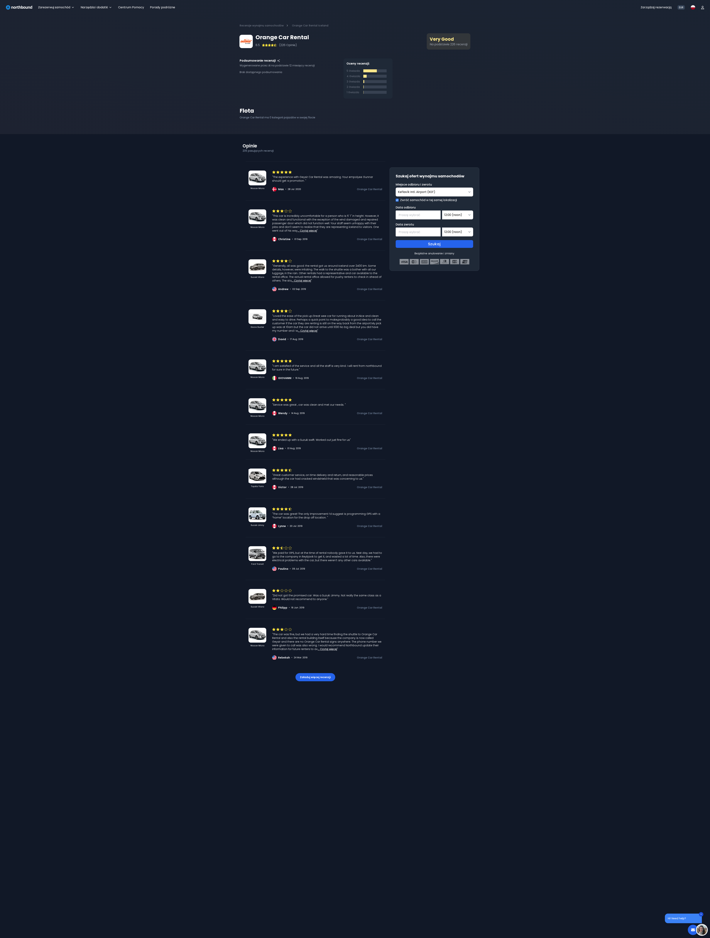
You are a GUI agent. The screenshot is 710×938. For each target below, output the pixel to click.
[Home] (19, 7)
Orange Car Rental (369, 189)
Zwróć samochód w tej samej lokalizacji (428, 200)
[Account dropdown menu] (702, 7)
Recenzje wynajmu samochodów (262, 25)
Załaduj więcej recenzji (315, 677)
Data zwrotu (405, 224)
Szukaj (434, 244)
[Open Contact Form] (693, 930)
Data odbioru (406, 207)
